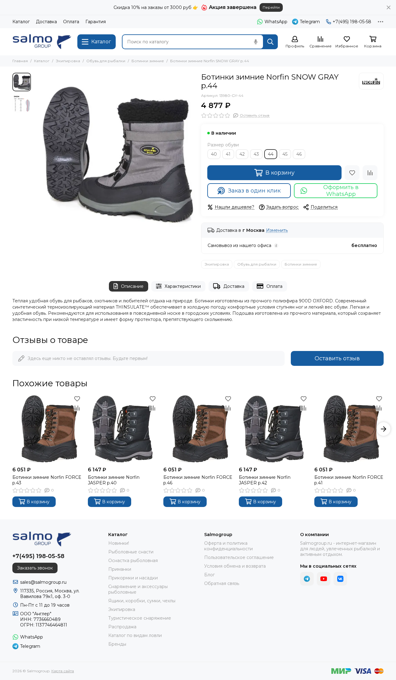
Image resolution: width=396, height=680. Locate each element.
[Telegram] (307, 579)
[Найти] (270, 41)
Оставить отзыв (337, 358)
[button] (37, 153)
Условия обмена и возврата (235, 566)
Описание (132, 286)
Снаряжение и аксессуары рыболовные (138, 589)
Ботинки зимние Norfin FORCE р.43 (46, 480)
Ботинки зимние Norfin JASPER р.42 (265, 480)
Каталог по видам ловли (135, 635)
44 (270, 154)
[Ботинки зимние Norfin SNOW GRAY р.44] (114, 153)
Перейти (271, 7)
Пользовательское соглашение (239, 557)
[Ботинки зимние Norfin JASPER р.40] (122, 429)
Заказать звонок (35, 568)
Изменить (277, 230)
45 (284, 154)
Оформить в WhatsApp (341, 190)
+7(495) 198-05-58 (352, 21)
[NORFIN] (371, 81)
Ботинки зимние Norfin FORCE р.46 (197, 480)
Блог (209, 575)
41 (228, 154)
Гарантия (95, 21)
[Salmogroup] (41, 41)
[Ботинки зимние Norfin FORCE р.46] (198, 429)
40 (214, 154)
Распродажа (122, 627)
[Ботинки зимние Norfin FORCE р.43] (47, 429)
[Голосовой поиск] (255, 41)
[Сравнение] (370, 172)
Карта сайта (62, 671)
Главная (20, 60)
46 (299, 154)
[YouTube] (323, 579)
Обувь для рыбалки (105, 60)
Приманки (119, 569)
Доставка (46, 21)
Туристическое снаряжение (139, 618)
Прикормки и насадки (133, 578)
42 (242, 154)
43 (256, 154)
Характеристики (183, 286)
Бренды (117, 644)
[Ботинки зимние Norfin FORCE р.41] (349, 429)
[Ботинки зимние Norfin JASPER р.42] (273, 429)
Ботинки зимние (147, 60)
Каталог (21, 21)
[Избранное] (352, 172)
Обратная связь (221, 583)
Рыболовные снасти (130, 552)
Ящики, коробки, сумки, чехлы (141, 601)
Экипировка (68, 60)
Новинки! (118, 543)
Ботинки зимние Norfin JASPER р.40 (114, 480)
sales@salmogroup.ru (43, 582)
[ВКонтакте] (340, 579)
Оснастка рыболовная (133, 560)
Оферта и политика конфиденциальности (228, 546)
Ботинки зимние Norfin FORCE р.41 (348, 480)
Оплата (71, 21)
